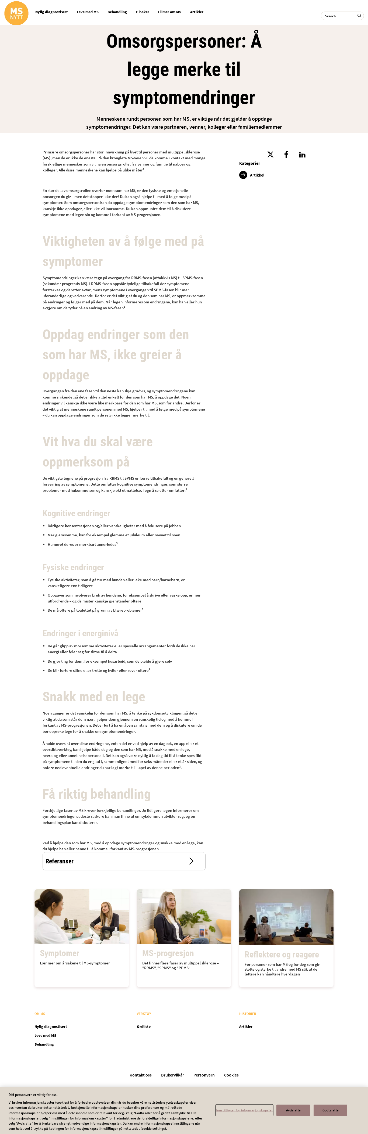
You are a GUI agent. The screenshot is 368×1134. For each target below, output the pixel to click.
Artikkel (257, 175)
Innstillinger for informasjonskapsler (244, 1110)
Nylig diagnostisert (51, 11)
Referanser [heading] (60, 861)
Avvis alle (293, 1110)
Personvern (204, 1075)
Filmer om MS (169, 11)
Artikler (196, 11)
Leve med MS (88, 11)
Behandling (117, 11)
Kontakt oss (141, 1075)
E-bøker (142, 11)
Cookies (231, 1075)
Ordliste (144, 1026)
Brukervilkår (172, 1075)
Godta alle (330, 1110)
